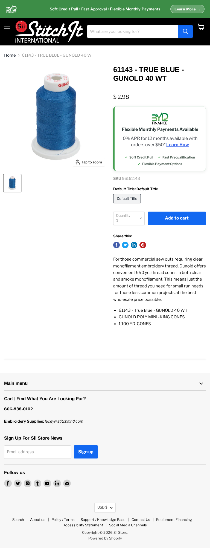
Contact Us (141, 519)
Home (10, 55)
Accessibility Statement (83, 525)
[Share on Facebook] (116, 245)
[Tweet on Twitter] (125, 245)
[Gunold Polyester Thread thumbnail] (12, 183)
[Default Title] (127, 204)
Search (18, 519)
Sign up (86, 451)
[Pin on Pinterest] (142, 245)
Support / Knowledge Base (103, 519)
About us (37, 519)
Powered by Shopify (105, 538)
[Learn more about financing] (105, 9)
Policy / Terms (63, 519)
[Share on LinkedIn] (134, 245)
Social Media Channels (128, 525)
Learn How (177, 145)
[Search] (185, 31)
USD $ (102, 507)
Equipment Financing (174, 519)
